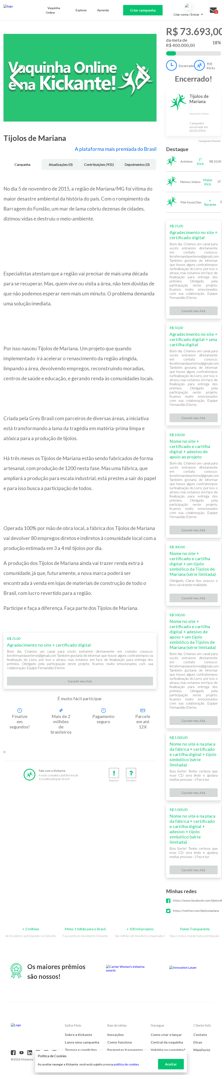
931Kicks (211, 66)
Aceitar (171, 1064)
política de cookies (126, 1064)
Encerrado (186, 66)
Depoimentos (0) (137, 164)
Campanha (22, 164)
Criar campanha (143, 10)
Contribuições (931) (99, 164)
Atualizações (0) (61, 164)
